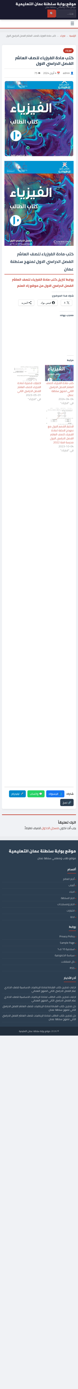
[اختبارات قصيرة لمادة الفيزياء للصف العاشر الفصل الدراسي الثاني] (26, 373)
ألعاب (71, 885)
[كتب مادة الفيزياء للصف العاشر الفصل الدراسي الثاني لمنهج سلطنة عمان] (59, 373)
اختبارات (71, 910)
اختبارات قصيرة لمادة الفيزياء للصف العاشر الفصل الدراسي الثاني (29, 387)
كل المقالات (68, 961)
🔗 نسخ (67, 802)
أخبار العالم (69, 878)
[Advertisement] (39, 473)
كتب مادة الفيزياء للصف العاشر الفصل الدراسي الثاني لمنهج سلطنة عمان (60, 389)
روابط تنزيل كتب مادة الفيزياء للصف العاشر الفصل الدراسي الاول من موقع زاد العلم (43, 282)
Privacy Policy (67, 936)
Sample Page (67, 942)
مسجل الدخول (50, 828)
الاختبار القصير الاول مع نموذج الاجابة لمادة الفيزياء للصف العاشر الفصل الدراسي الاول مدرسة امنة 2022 (61, 434)
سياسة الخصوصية (65, 955)
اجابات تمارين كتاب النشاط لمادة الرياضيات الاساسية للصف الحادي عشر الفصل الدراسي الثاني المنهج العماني (40, 989)
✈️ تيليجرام (17, 793)
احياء (72, 891)
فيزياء (62, 36)
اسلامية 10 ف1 (66, 949)
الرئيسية (72, 36)
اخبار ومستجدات (66, 904)
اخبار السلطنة (68, 898)
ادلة (72, 916)
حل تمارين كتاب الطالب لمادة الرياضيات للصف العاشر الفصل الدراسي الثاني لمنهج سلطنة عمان (39, 1017)
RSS (72, 968)
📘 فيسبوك (55, 793)
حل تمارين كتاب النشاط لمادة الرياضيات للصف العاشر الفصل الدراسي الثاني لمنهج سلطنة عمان (39, 1008)
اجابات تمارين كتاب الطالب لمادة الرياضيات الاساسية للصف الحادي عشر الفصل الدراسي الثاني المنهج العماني (40, 998)
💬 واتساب (36, 793)
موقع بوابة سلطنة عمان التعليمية (34, 1031)
